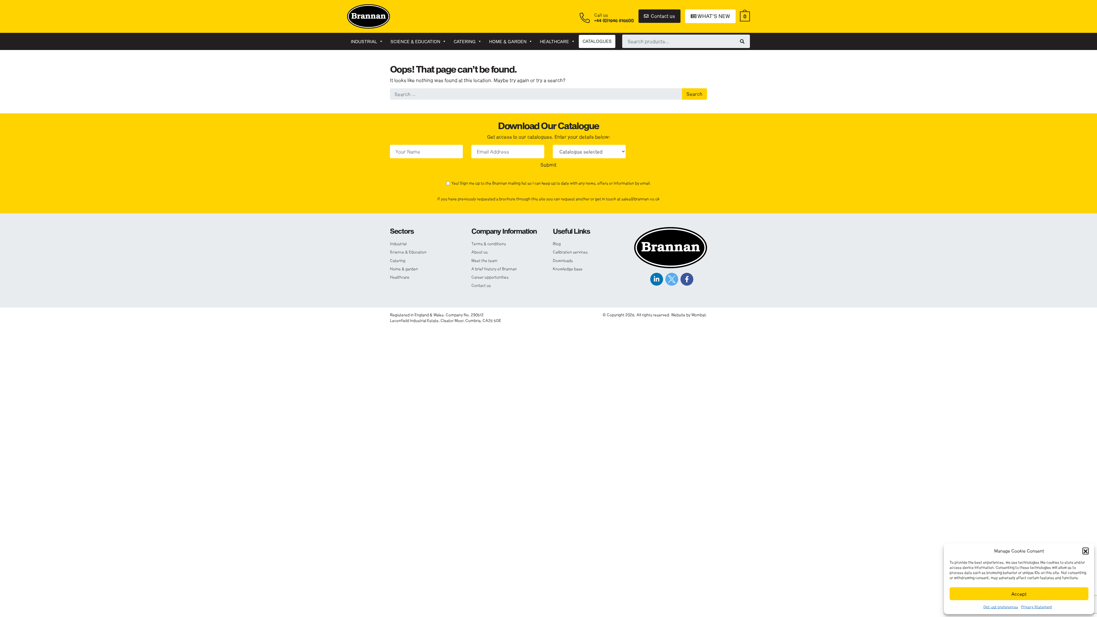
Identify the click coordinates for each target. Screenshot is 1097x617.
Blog (557, 243)
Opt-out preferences (1000, 607)
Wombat (698, 314)
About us (479, 252)
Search (694, 94)
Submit (548, 164)
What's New (713, 16)
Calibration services (570, 252)
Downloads (563, 260)
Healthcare (554, 41)
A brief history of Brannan (494, 269)
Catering (465, 41)
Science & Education (415, 41)
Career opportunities (490, 277)
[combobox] (686, 41)
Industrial (364, 41)
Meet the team (484, 260)
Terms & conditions (488, 243)
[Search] (742, 41)
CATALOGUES (597, 41)
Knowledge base (567, 269)
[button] (1085, 551)
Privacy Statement (1036, 607)
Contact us (662, 16)
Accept (1019, 593)
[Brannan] (368, 16)
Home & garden (508, 41)
